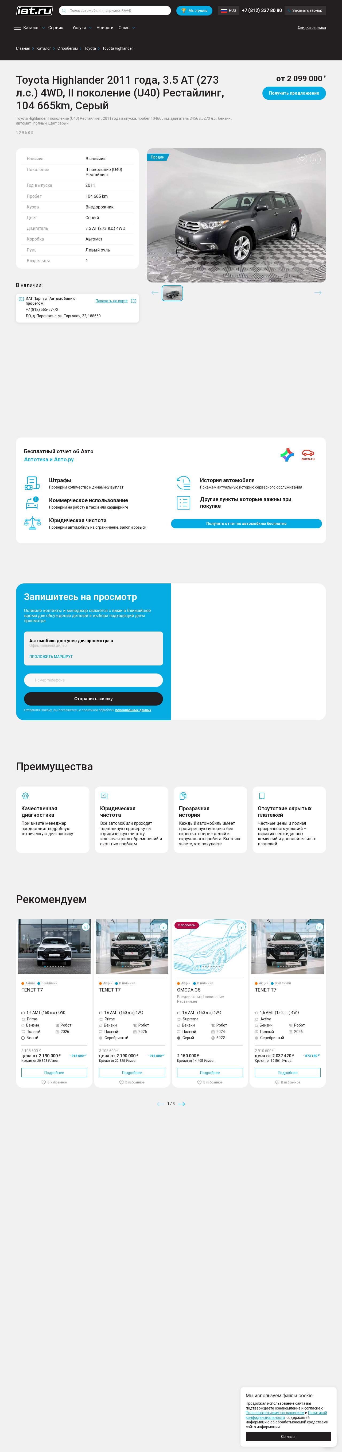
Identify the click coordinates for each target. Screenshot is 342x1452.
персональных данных (133, 710)
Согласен (288, 1437)
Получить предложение (294, 93)
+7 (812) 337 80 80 (262, 10)
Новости (104, 27)
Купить (233, 1142)
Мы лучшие (194, 10)
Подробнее (54, 1073)
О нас (124, 27)
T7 (18, 921)
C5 (174, 921)
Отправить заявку (93, 698)
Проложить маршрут (51, 657)
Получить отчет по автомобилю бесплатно (246, 523)
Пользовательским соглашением (275, 1413)
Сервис (55, 27)
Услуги (79, 27)
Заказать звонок (307, 11)
